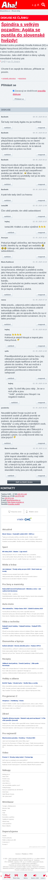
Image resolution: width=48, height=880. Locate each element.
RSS (31, 854)
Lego (3, 812)
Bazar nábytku (6, 826)
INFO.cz (31, 534)
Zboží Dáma (5, 781)
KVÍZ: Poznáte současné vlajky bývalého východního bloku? (19, 688)
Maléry (26, 878)
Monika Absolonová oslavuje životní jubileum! (15, 598)
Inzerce (18, 854)
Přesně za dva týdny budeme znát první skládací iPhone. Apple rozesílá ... (23, 631)
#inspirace (6, 701)
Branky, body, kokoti (17, 757)
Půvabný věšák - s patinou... (10, 594)
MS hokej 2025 (7, 551)
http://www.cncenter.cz (15, 502)
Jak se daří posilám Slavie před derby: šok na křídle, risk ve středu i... (22, 557)
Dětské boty (5, 821)
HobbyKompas (6, 787)
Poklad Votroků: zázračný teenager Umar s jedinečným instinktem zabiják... (23, 762)
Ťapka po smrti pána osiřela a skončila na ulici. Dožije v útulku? (20, 537)
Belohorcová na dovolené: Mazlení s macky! (14, 578)
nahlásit (7, 128)
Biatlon (16, 551)
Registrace (22, 78)
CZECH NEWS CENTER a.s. (25, 858)
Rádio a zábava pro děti (9, 840)
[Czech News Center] (28, 519)
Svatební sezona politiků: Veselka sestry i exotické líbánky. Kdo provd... (22, 541)
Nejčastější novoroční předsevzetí (13, 589)
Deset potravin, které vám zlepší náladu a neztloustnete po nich (20, 725)
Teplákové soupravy (8, 819)
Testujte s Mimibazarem (9, 806)
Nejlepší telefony (25, 626)
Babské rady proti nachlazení (31, 718)
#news (21, 701)
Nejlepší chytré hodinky (10, 626)
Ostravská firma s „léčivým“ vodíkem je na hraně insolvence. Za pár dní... (23, 649)
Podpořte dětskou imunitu (11, 718)
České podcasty (7, 837)
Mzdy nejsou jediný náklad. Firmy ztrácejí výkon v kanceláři (19, 651)
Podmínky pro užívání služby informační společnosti (23, 865)
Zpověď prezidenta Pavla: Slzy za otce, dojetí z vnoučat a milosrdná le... (22, 539)
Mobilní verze (33, 512)
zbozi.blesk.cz (6, 783)
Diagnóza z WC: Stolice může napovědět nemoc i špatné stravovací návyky (23, 723)
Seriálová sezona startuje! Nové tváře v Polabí (15, 574)
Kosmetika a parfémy (8, 817)
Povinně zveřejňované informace (24, 870)
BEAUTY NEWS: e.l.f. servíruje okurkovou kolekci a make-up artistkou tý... (23, 706)
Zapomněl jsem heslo (9, 78)
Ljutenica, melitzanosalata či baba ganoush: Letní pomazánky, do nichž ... (23, 673)
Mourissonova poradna (10, 738)
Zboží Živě (5, 776)
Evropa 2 (4, 844)
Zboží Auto (5, 792)
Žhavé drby (16, 878)
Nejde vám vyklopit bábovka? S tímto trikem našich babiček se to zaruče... (23, 668)
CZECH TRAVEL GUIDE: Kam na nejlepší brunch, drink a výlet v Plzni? (22, 703)
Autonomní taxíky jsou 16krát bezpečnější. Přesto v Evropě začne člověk (23, 613)
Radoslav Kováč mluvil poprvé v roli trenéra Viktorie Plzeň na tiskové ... (22, 764)
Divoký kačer (18, 683)
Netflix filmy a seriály (31, 683)
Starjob (4, 835)
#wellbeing (14, 701)
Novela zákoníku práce (22, 646)
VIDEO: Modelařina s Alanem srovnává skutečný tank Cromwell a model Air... (22, 746)
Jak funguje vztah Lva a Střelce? (11, 708)
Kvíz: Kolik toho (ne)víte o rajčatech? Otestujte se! (16, 670)
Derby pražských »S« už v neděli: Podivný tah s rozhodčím (19, 554)
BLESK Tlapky (7, 683)
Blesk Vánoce (7, 534)
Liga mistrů (23, 551)
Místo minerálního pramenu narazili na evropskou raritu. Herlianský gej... (22, 686)
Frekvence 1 (6, 842)
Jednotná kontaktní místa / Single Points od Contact (29, 868)
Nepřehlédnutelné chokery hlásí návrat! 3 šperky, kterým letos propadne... (23, 596)
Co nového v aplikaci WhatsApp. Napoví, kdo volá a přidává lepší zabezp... (23, 635)
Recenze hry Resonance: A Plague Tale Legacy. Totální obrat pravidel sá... (23, 743)
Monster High (6, 808)
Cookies (29, 866)
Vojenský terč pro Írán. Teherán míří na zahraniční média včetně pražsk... (23, 653)
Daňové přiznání (7, 646)
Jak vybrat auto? (7, 796)
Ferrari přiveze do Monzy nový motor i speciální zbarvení (18, 611)
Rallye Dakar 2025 (21, 608)
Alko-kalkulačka (7, 608)
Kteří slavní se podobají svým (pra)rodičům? (14, 760)
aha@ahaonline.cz (13, 500)
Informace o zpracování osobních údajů (14, 866)
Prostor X (5, 757)
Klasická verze (16, 512)
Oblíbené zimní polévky (10, 663)
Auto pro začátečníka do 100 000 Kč (12, 789)
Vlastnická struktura (8, 868)
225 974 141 (9, 498)
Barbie (4, 810)
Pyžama (4, 815)
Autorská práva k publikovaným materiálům (24, 863)
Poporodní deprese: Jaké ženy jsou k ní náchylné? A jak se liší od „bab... (22, 727)
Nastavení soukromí (38, 866)
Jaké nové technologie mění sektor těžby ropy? (15, 741)
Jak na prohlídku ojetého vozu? (11, 785)
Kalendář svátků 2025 (20, 534)
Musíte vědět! (35, 878)
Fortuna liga (29, 757)
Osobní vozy (6, 778)
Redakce (25, 854)
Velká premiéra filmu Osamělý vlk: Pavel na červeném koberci (19, 576)
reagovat (41, 128)
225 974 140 (22, 494)
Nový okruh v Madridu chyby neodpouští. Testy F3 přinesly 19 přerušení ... (23, 616)
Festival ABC (31, 738)
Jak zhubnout (7, 569)
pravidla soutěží (14, 504)
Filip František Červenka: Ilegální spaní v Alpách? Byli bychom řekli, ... (22, 690)
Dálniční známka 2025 (35, 608)
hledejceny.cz (6, 774)
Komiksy (22, 738)
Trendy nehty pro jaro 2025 (22, 569)
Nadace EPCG (36, 646)
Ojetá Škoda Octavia (8, 794)
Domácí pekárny (24, 663)
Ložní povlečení (6, 823)
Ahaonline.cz (5, 11)
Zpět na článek (10, 62)
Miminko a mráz (31, 589)
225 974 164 (19, 496)
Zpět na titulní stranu (24, 482)
